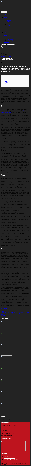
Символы (7, 82)
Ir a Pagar (8, 56)
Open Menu (3, 12)
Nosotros (6, 16)
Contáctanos (6, 27)
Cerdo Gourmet (9, 22)
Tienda (5, 17)
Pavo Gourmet (9, 25)
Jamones (9, 20)
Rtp (6, 81)
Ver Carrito (3, 56)
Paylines (7, 83)
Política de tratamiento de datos (11, 459)
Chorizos (9, 18)
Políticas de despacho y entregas (11, 460)
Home (5, 14)
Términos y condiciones (9, 458)
